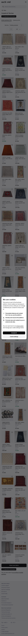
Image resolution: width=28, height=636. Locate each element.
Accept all (14, 333)
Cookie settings (14, 336)
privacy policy (19, 326)
